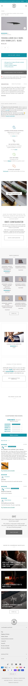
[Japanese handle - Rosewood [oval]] (20, 261)
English (12, 673)
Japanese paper (10, 116)
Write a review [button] (14, 435)
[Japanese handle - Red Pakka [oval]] (20, 279)
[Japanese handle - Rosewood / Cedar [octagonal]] (7, 261)
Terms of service (13, 682)
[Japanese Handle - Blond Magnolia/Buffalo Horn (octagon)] (7, 298)
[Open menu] (3, 6)
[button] (4, 33)
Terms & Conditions (19, 678)
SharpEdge (6, 678)
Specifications (16, 84)
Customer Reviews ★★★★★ (7, 638)
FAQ (2, 632)
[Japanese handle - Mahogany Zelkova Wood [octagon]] (20, 298)
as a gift (7, 110)
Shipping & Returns (5, 634)
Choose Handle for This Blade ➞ (14, 72)
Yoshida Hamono (6, 34)
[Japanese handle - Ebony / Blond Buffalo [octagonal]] (7, 279)
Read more (3, 95)
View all (14, 313)
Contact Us (3, 641)
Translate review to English (9, 470)
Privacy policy (18, 680)
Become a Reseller (5, 645)
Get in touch (5, 171)
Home (2, 11)
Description (5, 84)
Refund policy (8, 680)
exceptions (14, 135)
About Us (3, 643)
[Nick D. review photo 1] (4, 465)
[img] (4, 444)
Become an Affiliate (5, 648)
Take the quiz (14, 532)
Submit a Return (4, 636)
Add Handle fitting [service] (14, 379)
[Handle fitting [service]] (14, 337)
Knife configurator (14, 193)
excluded (15, 149)
